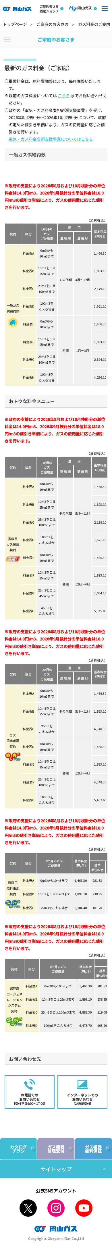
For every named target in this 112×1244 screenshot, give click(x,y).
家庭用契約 (13, 544)
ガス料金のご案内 (94, 24)
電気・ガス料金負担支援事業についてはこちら (51, 139)
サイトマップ (56, 1169)
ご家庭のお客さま (52, 24)
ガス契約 (13, 741)
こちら (64, 95)
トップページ (15, 24)
